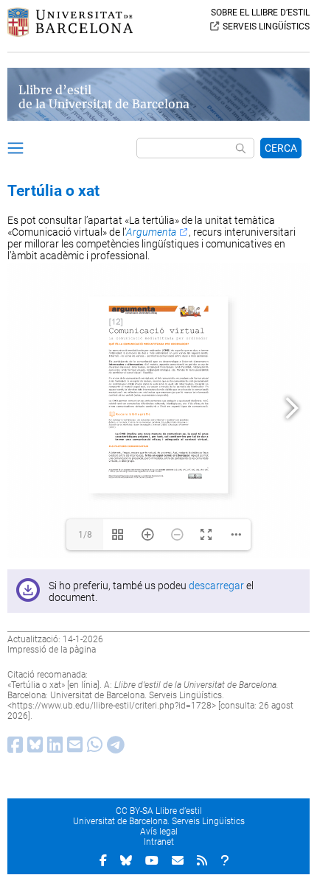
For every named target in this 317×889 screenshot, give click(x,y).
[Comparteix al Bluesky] (33, 748)
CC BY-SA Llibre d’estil (159, 811)
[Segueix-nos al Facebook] (103, 860)
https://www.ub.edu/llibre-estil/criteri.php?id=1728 (112, 705)
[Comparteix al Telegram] (113, 748)
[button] (15, 150)
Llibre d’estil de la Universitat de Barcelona (103, 97)
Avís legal (159, 831)
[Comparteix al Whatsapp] (92, 748)
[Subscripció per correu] (178, 860)
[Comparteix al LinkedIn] (53, 748)
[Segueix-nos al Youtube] (151, 860)
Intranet (159, 842)
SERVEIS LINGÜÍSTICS (266, 26)
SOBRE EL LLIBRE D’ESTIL (260, 12)
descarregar (216, 585)
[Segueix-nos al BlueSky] (126, 860)
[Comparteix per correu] (73, 748)
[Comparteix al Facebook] (13, 748)
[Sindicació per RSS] (202, 860)
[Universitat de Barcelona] (70, 33)
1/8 (85, 535)
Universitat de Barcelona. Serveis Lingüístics (159, 821)
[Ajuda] (224, 860)
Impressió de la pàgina (51, 649)
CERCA (281, 148)
